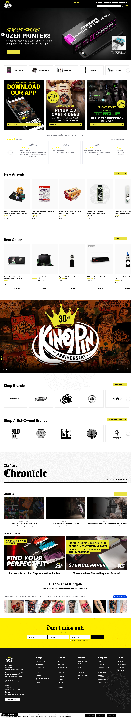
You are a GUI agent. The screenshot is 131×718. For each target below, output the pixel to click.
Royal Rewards (99, 2)
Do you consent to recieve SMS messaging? (80, 640)
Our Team (60, 682)
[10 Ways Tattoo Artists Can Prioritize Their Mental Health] (107, 508)
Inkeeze (80, 678)
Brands (38, 672)
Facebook (122, 667)
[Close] (128, 715)
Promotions (61, 685)
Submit (95, 637)
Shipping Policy (102, 670)
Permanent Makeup (49, 6)
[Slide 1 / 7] (15, 433)
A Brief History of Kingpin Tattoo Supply (23, 523)
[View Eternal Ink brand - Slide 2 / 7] (41, 399)
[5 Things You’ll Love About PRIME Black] (66, 508)
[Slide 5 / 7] (117, 433)
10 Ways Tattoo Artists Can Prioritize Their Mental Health (107, 523)
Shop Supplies (26, 6)
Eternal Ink (81, 670)
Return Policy (102, 672)
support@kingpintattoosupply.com (14, 669)
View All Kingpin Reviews (117, 139)
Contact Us (101, 664)
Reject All (101, 715)
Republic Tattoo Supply (82, 662)
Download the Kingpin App (42, 678)
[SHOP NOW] (66, 105)
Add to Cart (17, 207)
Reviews (60, 687)
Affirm (38, 682)
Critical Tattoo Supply (82, 666)
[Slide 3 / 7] (66, 433)
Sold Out (100, 272)
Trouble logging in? (123, 2)
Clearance (39, 675)
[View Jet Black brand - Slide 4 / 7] (92, 399)
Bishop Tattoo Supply (84, 675)
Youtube (122, 670)
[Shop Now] (107, 105)
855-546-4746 (115, 2)
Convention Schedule (61, 673)
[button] (3, 34)
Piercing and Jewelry (37, 6)
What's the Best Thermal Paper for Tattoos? (96, 573)
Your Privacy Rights (12, 699)
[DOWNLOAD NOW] (24, 105)
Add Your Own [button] (120, 596)
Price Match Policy (103, 679)
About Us (60, 661)
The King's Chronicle (64, 667)
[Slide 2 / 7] (41, 433)
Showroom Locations (101, 676)
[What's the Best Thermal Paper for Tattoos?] (96, 553)
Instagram (123, 664)
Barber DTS (81, 673)
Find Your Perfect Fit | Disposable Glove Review (34, 573)
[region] (65, 715)
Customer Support (107, 2)
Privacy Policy (102, 682)
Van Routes (61, 677)
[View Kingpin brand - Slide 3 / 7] (66, 399)
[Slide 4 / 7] (92, 433)
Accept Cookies (111, 715)
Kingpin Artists (62, 670)
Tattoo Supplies (18, 6)
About (70, 6)
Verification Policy (103, 667)
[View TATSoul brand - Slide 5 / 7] (117, 399)
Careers (60, 679)
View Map (21, 694)
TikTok (121, 661)
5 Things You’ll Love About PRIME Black (65, 523)
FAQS (99, 661)
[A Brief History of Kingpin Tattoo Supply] (24, 508)
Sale (66, 6)
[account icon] (123, 6)
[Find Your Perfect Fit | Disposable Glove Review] (34, 553)
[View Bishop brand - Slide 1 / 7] (15, 399)
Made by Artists (59, 6)
